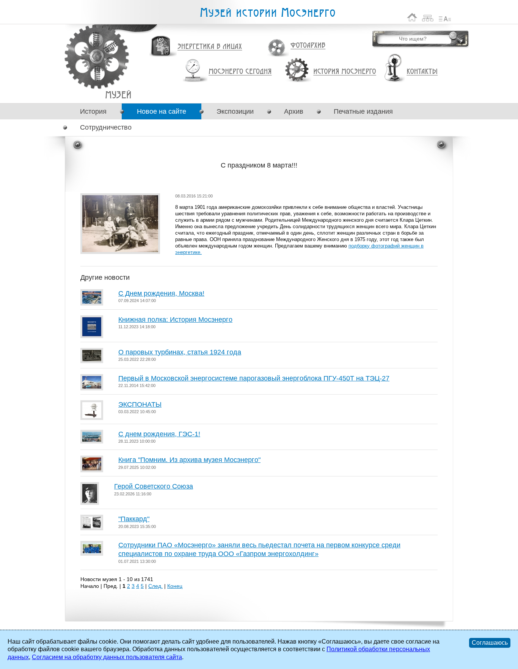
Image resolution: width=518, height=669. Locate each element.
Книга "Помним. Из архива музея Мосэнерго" (189, 460)
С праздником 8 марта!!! (118, 94)
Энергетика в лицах (210, 47)
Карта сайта (428, 17)
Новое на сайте (161, 111)
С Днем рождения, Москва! (161, 293)
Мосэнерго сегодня (240, 71)
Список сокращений (445, 17)
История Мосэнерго (345, 72)
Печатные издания (363, 111)
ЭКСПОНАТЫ (140, 404)
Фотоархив (307, 46)
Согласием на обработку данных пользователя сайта (107, 657)
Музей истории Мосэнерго (267, 12)
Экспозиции (235, 111)
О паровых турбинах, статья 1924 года (179, 352)
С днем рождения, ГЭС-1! (159, 434)
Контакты (422, 71)
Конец (174, 586)
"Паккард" (133, 519)
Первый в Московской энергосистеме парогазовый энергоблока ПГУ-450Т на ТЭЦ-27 (253, 378)
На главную (412, 17)
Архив (293, 111)
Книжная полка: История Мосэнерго (175, 319)
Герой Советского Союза (153, 486)
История (93, 111)
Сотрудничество (106, 127)
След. (155, 586)
